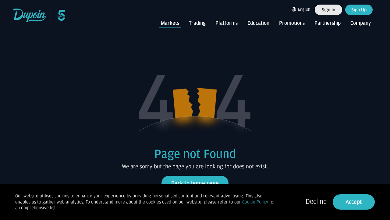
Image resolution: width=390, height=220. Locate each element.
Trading (197, 23)
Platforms (226, 23)
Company (360, 23)
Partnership (327, 23)
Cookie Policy (255, 202)
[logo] (29, 15)
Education (258, 23)
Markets (170, 23)
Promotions (292, 23)
